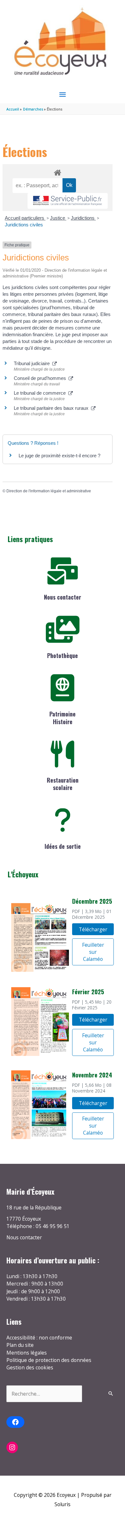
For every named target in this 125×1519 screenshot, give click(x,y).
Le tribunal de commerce (41, 393)
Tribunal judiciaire (33, 363)
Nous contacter (62, 597)
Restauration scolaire (63, 784)
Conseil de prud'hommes (41, 378)
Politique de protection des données (48, 1360)
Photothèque (62, 655)
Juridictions (83, 218)
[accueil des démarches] (57, 171)
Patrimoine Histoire (62, 717)
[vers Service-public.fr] (68, 201)
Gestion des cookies (29, 1367)
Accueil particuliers (25, 218)
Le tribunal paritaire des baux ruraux (52, 408)
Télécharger (93, 929)
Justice (58, 218)
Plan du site (20, 1344)
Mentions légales (26, 1352)
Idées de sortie (63, 846)
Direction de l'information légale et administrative (48, 491)
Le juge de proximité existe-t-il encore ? (59, 455)
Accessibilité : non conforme (39, 1337)
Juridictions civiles (24, 224)
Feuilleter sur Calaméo (93, 951)
